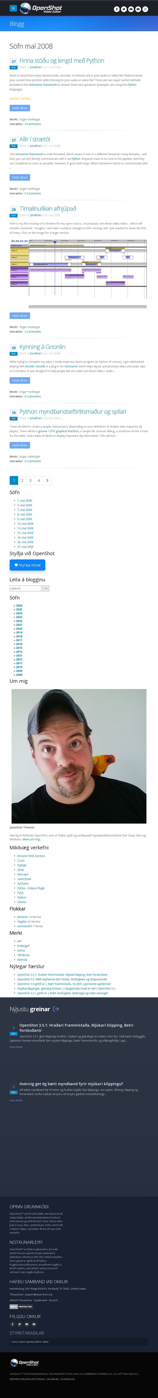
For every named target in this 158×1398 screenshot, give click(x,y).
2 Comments (33, 331)
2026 (19, 605)
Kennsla (22, 959)
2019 (19, 632)
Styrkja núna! (29, 565)
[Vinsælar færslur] (47, 480)
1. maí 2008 (24, 500)
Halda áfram (20, 108)
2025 (19, 609)
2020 (19, 628)
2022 (19, 621)
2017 (19, 640)
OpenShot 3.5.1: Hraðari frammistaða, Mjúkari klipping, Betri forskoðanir (62, 974)
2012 (19, 659)
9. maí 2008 (24, 519)
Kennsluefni (24, 926)
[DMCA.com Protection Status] (21, 1306)
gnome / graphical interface (58, 431)
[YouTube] (138, 9)
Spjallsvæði (40, 1300)
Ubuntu (21, 902)
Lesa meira (16, 1046)
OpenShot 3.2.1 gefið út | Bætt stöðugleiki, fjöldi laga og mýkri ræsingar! (62, 993)
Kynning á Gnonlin (42, 347)
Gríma (21, 950)
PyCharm (23, 883)
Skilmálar (52, 1379)
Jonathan (35, 67)
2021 (19, 625)
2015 (19, 648)
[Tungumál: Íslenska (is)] (145, 9)
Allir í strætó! (34, 139)
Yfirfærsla (23, 955)
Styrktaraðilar (27, 1333)
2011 (19, 663)
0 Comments (33, 193)
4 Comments (33, 124)
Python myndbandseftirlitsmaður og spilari (72, 411)
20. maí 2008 (25, 542)
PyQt (20, 893)
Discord (53, 1300)
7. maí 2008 (24, 510)
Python (131, 85)
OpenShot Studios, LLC (99, 1373)
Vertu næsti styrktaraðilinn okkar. (30, 1341)
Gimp (20, 869)
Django (22, 865)
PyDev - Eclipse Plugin (31, 888)
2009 (19, 671)
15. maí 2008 (25, 533)
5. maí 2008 (24, 505)
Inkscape (22, 874)
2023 (19, 617)
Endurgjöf (23, 946)
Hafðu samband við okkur (39, 1282)
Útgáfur (22, 921)
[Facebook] (117, 9)
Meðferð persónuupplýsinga (27, 1379)
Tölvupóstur (25, 1300)
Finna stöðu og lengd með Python (61, 60)
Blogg (17, 23)
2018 (19, 636)
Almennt (22, 917)
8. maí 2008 (24, 514)
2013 (19, 655)
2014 (19, 651)
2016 (19, 644)
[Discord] (131, 9)
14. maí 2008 (25, 528)
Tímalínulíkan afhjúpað (47, 208)
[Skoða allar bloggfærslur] (56, 1009)
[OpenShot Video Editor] (40, 8)
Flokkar (18, 908)
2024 (19, 613)
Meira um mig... (31, 839)
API (19, 941)
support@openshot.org (38, 1294)
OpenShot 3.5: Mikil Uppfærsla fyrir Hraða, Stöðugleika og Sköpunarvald (62, 979)
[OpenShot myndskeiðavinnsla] (24, 1362)
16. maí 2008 (25, 537)
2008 (19, 675)
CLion (20, 860)
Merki (16, 933)
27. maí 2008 (25, 546)
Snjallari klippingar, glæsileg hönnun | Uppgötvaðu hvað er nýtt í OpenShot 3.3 (66, 988)
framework (43, 85)
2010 (19, 667)
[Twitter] (124, 9)
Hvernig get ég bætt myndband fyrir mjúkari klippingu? (71, 1083)
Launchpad (24, 879)
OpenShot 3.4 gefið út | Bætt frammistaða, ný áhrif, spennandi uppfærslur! (64, 984)
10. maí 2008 (25, 523)
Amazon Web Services (31, 856)
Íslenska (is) (68, 1379)
